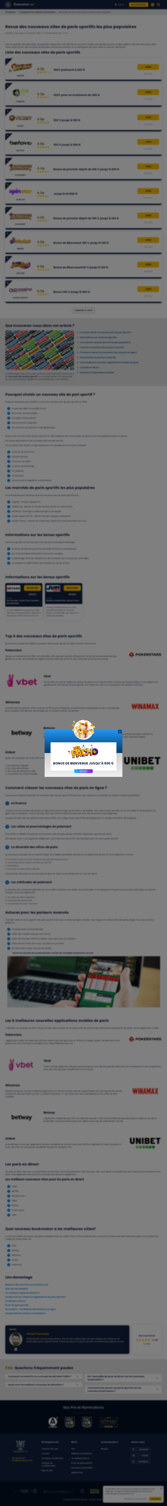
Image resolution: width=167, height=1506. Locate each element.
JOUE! (83, 771)
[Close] (120, 731)
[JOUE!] (83, 751)
